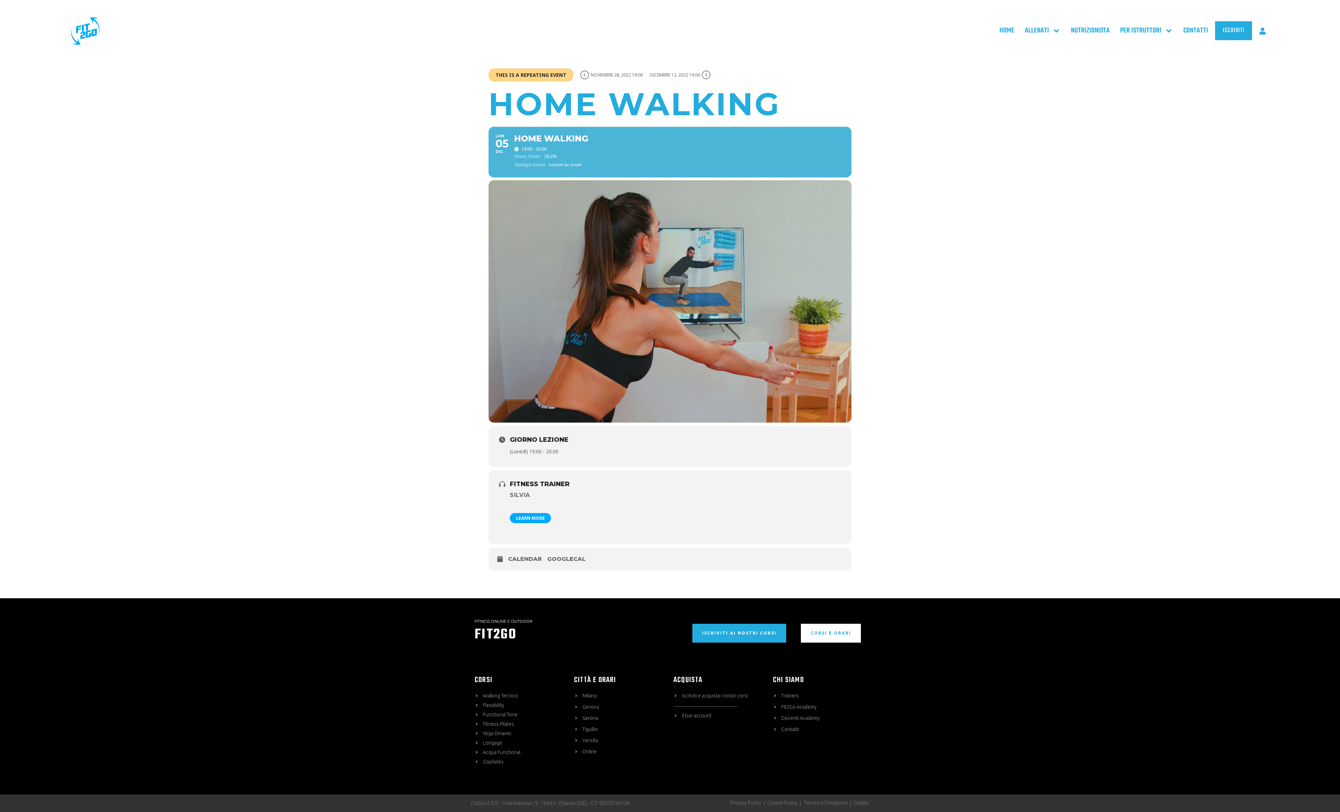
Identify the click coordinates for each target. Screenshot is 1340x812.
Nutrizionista (1090, 30)
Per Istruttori (1140, 30)
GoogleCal (566, 559)
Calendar (525, 559)
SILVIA (520, 495)
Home (1006, 30)
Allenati (1037, 30)
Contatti (1195, 30)
